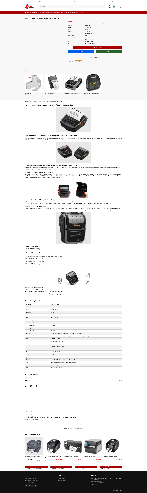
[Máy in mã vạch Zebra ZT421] (93, 446)
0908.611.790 (110, 51)
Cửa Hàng (107, 1)
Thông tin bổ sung (45, 101)
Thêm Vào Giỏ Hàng (97, 47)
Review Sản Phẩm (118, 1)
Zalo (114, 7)
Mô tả (31, 101)
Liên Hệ (109, 7)
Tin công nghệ (112, 1)
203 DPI (120, 380)
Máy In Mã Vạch (33, 15)
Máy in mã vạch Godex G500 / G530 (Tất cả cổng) (33, 457)
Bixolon (120, 377)
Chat (82, 51)
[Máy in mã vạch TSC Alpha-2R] (54, 83)
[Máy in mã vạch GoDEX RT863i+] (113, 446)
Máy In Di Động (40, 15)
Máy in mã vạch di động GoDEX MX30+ (72, 93)
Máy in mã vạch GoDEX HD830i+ (71, 456)
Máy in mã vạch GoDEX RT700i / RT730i (53, 456)
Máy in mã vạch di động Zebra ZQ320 (91, 93)
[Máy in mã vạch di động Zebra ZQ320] (93, 83)
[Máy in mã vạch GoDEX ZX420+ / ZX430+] (121, 21)
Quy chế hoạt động (61, 478)
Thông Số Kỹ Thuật (37, 101)
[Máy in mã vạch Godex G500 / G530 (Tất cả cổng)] (34, 446)
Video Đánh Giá (53, 101)
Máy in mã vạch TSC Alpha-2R (51, 93)
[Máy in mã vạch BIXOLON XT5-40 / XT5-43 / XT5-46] (120, 21)
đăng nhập (30, 419)
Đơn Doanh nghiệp (61, 483)
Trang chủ (27, 15)
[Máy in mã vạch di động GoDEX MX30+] (73, 83)
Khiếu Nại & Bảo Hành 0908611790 (97, 482)
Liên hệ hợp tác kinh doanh (63, 482)
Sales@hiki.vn (74, 1)
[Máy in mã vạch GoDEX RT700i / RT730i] (54, 446)
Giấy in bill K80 (28, 93)
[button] (119, 6)
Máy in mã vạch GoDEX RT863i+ (110, 456)
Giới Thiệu (27, 101)
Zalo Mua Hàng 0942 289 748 (96, 481)
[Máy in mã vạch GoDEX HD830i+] (73, 446)
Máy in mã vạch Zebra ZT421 (90, 456)
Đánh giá (59, 101)
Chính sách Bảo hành (62, 480)
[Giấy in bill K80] (34, 83)
